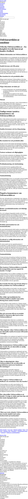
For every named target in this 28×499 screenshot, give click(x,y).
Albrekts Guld (6, 431)
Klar (24, 429)
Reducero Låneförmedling (13, 432)
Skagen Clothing (18, 429)
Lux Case (10, 429)
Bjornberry (14, 431)
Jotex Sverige (3, 429)
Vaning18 (3, 432)
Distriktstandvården (22, 431)
